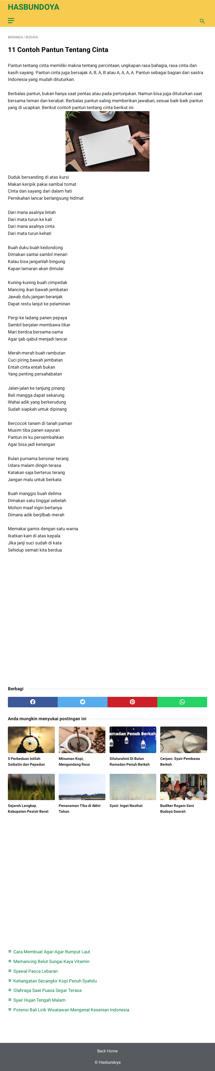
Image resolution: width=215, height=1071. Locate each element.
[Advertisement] (107, 620)
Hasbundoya (33, 7)
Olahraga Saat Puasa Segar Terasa (47, 990)
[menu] (11, 20)
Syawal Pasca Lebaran (35, 971)
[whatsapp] (182, 702)
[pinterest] (132, 702)
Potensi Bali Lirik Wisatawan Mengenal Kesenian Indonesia (71, 1009)
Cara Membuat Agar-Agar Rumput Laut (51, 951)
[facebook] (33, 702)
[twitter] (83, 702)
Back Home (107, 1051)
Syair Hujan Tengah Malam (39, 1000)
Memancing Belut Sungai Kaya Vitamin (51, 961)
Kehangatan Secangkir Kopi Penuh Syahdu (55, 981)
